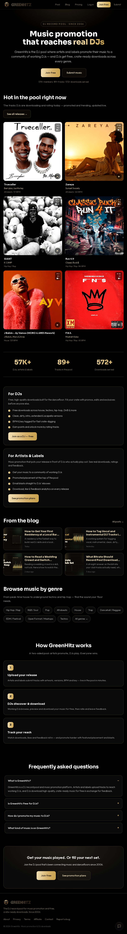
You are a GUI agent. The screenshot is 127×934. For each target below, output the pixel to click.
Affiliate (38, 919)
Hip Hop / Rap (13, 610)
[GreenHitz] (18, 4)
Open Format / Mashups (40, 618)
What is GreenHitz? (19, 780)
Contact (49, 919)
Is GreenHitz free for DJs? (23, 803)
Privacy (17, 919)
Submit (117, 4)
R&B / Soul (33, 610)
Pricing (78, 4)
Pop (47, 610)
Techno (64, 618)
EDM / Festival (13, 618)
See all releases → (17, 113)
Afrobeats (62, 610)
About (6, 919)
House (77, 610)
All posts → (118, 521)
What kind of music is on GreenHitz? (29, 828)
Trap (90, 610)
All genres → (81, 618)
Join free (104, 4)
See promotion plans (23, 498)
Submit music (74, 72)
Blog (67, 4)
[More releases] (118, 214)
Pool (57, 4)
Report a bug (63, 919)
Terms (27, 919)
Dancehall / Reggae (110, 610)
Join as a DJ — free (22, 436)
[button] (58, 176)
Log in (91, 4)
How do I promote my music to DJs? (29, 815)
